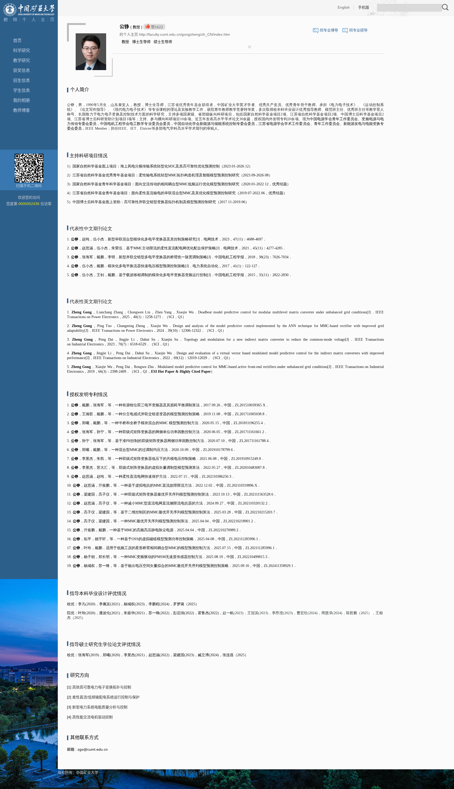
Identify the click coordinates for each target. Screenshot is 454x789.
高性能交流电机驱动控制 (92, 717)
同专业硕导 (358, 30)
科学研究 (21, 50)
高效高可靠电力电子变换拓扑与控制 (101, 687)
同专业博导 (329, 30)
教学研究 (21, 60)
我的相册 (21, 100)
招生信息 (21, 80)
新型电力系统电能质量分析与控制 (99, 707)
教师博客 (21, 110)
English (344, 7)
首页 (17, 40)
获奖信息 (21, 70)
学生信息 (21, 90)
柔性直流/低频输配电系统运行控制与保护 (105, 697)
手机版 (363, 7)
